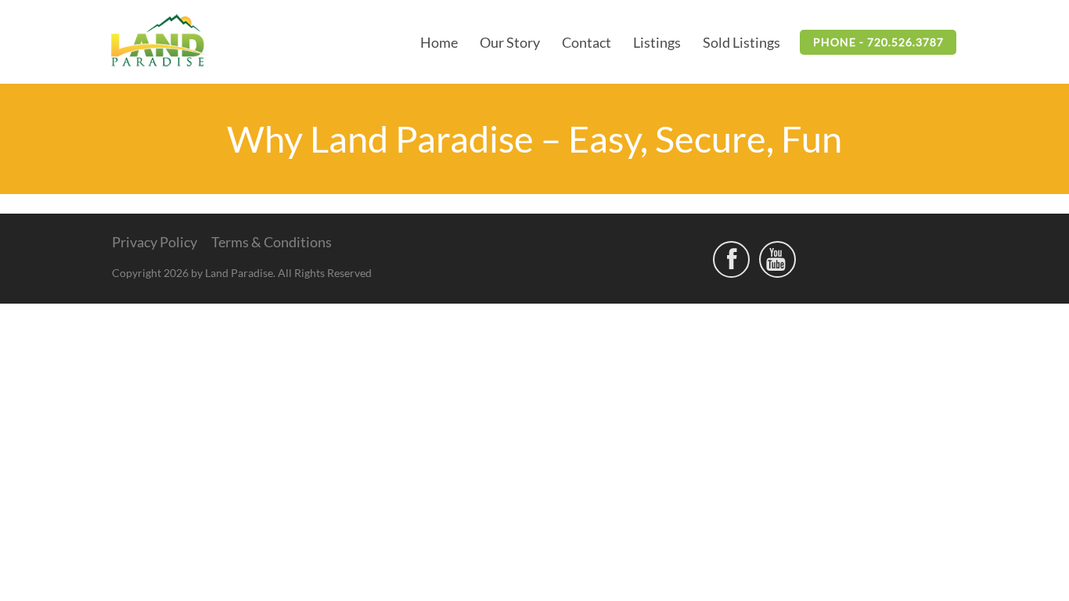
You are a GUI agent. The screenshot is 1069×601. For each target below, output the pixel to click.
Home (439, 42)
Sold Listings (741, 42)
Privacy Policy (154, 241)
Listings (657, 42)
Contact (586, 42)
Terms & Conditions (271, 241)
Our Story (510, 42)
